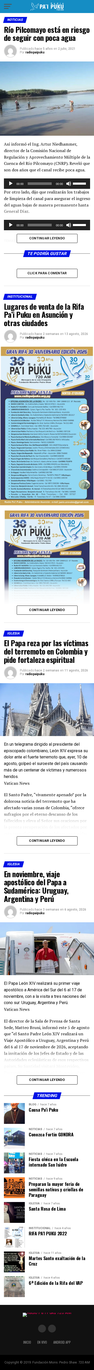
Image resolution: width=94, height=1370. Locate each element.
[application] (47, 183)
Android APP (62, 1342)
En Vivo (42, 1342)
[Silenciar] (68, 183)
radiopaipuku (34, 52)
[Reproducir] (10, 183)
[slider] (80, 183)
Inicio (27, 1342)
